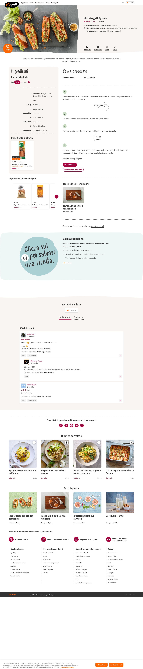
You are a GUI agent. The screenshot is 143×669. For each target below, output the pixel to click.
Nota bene (29, 82)
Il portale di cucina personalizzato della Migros (24, 531)
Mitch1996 (31, 384)
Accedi (131, 2)
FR (130, 595)
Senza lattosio (91, 31)
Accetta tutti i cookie (116, 665)
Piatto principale (115, 31)
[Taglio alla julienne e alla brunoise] (55, 508)
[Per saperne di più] (73, 208)
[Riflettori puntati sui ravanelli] (87, 508)
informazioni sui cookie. (67, 667)
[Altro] (120, 355)
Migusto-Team (36, 361)
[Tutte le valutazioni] (88, 21)
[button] (23, 335)
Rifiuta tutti (101, 665)
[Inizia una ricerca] (123, 3)
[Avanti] (56, 197)
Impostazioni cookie (81, 576)
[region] (71, 664)
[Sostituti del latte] (120, 508)
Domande (78, 317)
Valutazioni (65, 317)
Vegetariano (102, 31)
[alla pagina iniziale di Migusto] (12, 3)
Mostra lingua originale (44, 352)
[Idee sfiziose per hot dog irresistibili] (23, 508)
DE (126, 595)
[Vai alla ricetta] (23, 460)
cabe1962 (31, 334)
